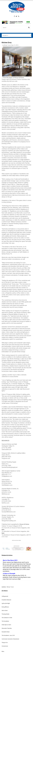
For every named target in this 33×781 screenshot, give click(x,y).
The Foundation (5, 621)
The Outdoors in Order (7, 617)
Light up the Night (6, 603)
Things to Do (5, 642)
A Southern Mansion (6, 599)
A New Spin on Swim (6, 624)
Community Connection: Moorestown (10, 639)
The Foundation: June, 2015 (8, 635)
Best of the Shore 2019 (10, 560)
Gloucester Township (7, 628)
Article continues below (16, 540)
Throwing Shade (5, 614)
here (3, 529)
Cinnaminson (5, 646)
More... (3, 651)
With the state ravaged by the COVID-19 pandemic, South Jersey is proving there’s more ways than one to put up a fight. (16, 577)
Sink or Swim (5, 610)
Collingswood (5, 596)
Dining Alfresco (5, 607)
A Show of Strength (9, 573)
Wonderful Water (6, 631)
